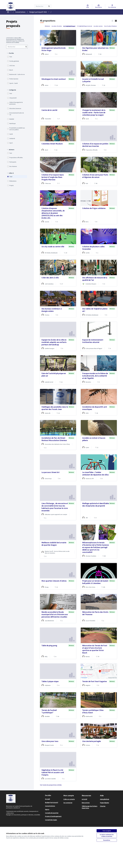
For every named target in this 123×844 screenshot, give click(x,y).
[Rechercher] (49, 6)
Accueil (47, 799)
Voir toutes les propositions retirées (51, 785)
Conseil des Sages (51, 820)
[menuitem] (17, 46)
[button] (10, 53)
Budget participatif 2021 (38, 12)
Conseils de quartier (51, 813)
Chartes (102, 806)
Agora (47, 809)
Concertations (20, 12)
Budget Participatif (51, 802)
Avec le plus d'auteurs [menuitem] (110, 26)
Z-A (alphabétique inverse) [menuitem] (84, 26)
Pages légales (104, 803)
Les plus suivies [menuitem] (98, 26)
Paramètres (106, 840)
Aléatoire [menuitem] (47, 26)
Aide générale (104, 799)
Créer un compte (69, 799)
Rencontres (86, 803)
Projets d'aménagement (53, 816)
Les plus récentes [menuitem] (57, 26)
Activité (84, 799)
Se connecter (67, 803)
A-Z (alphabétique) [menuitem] (69, 26)
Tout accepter (106, 831)
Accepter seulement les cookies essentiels (107, 835)
